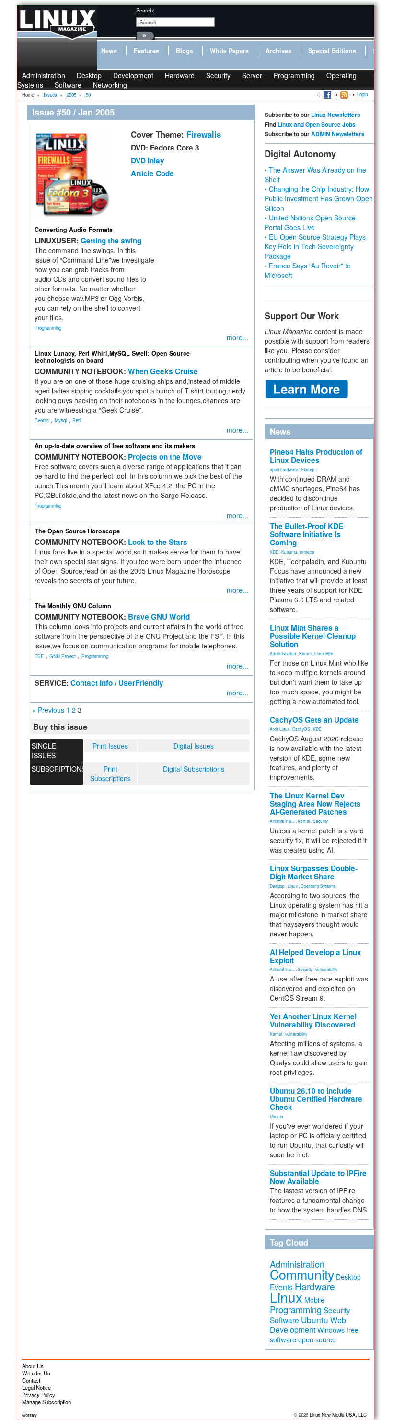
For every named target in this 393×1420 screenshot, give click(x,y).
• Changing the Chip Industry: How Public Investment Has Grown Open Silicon (319, 198)
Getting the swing (111, 240)
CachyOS (301, 729)
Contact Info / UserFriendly (116, 683)
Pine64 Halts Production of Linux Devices (316, 456)
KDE (274, 551)
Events (42, 420)
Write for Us (36, 1373)
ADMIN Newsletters (338, 133)
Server (252, 75)
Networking (110, 85)
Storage (308, 469)
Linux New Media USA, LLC (338, 1414)
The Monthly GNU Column (73, 605)
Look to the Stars (157, 542)
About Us (33, 1366)
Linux (293, 886)
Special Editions (332, 50)
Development (133, 75)
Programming (294, 75)
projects (307, 551)
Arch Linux (279, 729)
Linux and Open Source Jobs (316, 124)
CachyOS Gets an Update (314, 720)
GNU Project (62, 656)
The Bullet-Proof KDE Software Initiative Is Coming (306, 534)
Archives (278, 50)
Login (362, 94)
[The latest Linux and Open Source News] (343, 94)
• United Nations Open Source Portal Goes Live (310, 222)
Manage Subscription (46, 1402)
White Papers (229, 50)
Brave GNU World (159, 617)
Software (68, 85)
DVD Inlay (147, 160)
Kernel (305, 653)
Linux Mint (323, 653)
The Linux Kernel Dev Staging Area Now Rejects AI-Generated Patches (315, 803)
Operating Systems (318, 886)
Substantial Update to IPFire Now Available (318, 1177)
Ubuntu (276, 1116)
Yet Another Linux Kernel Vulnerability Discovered (313, 1020)
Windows (331, 1330)
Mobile (314, 1300)
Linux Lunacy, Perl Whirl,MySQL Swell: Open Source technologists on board (112, 357)
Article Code (152, 173)
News (109, 50)
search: (145, 10)
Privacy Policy (38, 1394)
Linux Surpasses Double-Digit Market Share (314, 872)
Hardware (180, 75)
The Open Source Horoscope (77, 531)
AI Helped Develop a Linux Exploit (315, 956)
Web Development (308, 1325)
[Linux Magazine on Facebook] (326, 94)
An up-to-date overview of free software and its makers (115, 445)
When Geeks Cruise (163, 371)
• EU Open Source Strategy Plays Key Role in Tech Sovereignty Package (315, 246)
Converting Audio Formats (74, 229)
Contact (31, 1380)
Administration (283, 653)
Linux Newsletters (335, 114)
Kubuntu (289, 551)
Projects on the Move (165, 456)
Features (146, 50)
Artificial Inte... (282, 821)
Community (302, 1274)
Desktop (277, 886)
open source (317, 1339)
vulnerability (326, 969)
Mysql (61, 420)
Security (218, 75)
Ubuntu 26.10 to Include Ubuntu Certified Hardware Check (316, 1098)
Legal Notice (36, 1387)
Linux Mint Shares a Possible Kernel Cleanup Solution (313, 636)
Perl (76, 420)
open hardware (284, 469)
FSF (39, 656)
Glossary (29, 1415)
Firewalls (203, 134)
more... (237, 337)
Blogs (184, 50)
